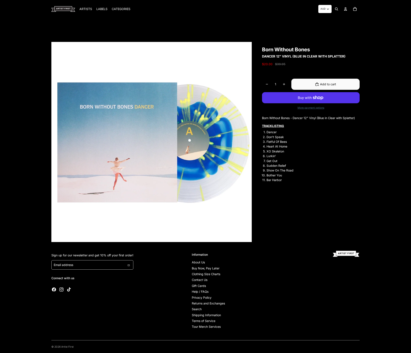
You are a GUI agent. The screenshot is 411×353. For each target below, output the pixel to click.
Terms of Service (203, 321)
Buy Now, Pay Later (205, 268)
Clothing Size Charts (206, 274)
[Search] (336, 9)
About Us (198, 262)
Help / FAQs (200, 291)
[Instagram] (61, 289)
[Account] (345, 9)
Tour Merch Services (206, 326)
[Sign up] (128, 265)
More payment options (311, 107)
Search (197, 309)
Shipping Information (206, 315)
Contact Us (199, 280)
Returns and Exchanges (208, 303)
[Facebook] (54, 289)
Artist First (67, 346)
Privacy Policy (201, 297)
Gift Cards (199, 286)
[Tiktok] (68, 289)
